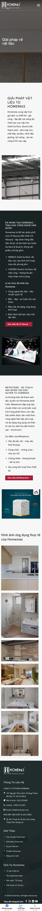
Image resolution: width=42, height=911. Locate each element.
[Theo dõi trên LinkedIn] (33, 901)
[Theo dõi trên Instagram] (29, 901)
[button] (38, 5)
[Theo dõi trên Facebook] (26, 901)
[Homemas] (11, 5)
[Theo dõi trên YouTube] (36, 901)
